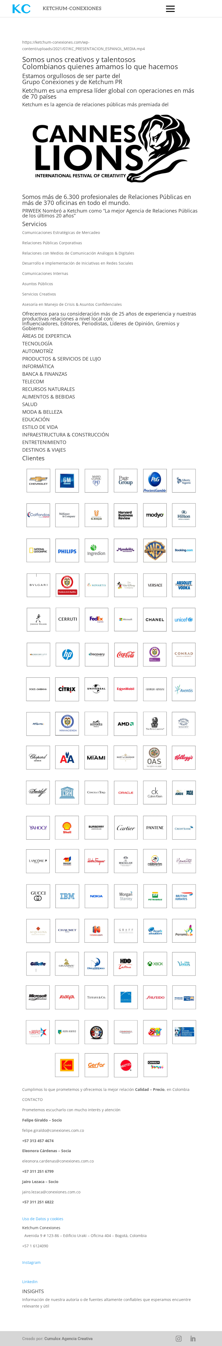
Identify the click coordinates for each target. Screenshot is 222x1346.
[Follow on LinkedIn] (193, 1339)
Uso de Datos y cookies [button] (42, 1218)
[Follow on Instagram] (179, 1339)
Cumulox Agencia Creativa (68, 1338)
